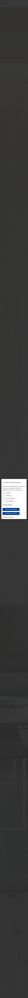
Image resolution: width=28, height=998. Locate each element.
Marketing (8, 495)
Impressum (10, 517)
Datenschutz (5, 517)
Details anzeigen (8, 505)
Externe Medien (10, 501)
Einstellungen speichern (11, 513)
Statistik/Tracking (10, 498)
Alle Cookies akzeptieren (11, 509)
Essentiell (8, 493)
